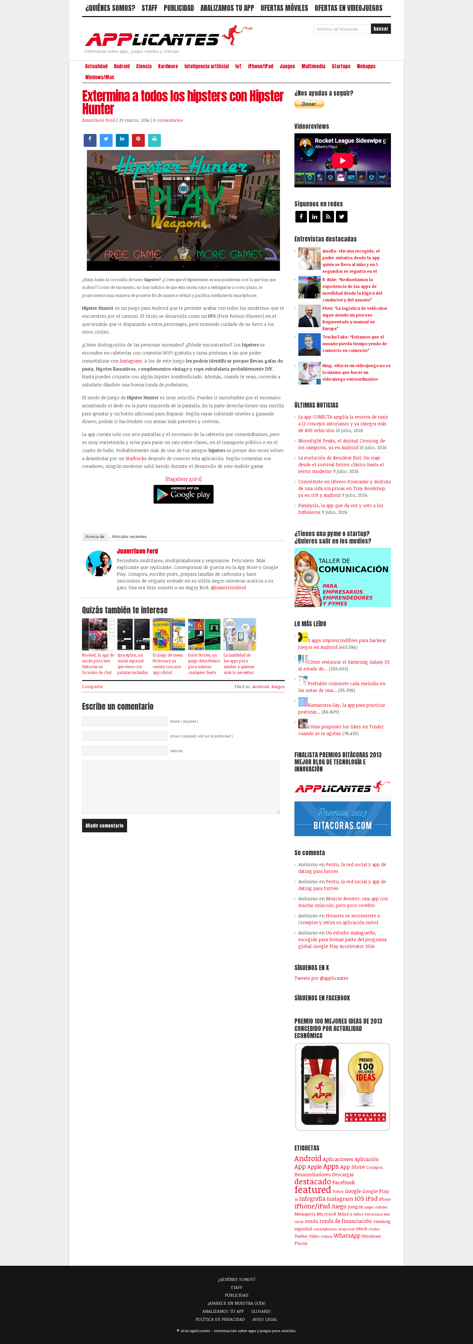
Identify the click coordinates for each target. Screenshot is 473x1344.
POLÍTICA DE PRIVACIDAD (220, 1319)
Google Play (375, 1191)
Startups (341, 66)
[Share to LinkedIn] (122, 145)
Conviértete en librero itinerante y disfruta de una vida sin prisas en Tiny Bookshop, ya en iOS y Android (344, 488)
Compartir (92, 686)
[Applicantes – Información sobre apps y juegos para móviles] (170, 45)
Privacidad (374, 1214)
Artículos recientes (129, 536)
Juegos (287, 66)
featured (312, 1189)
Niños (359, 1214)
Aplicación (367, 1159)
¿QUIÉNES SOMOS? (110, 8)
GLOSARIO (261, 1311)
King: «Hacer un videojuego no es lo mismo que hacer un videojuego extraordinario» (356, 372)
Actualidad (96, 66)
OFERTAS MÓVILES (284, 8)
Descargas (343, 1174)
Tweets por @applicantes (321, 978)
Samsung (381, 1221)
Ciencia (144, 66)
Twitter (301, 1236)
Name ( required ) (184, 721)
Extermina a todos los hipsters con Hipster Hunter (183, 102)
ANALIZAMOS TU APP (227, 8)
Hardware (168, 66)
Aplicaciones (338, 1159)
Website (176, 751)
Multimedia (313, 66)
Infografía (312, 1198)
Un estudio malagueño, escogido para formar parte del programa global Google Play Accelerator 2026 (342, 939)
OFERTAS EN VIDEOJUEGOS (349, 8)
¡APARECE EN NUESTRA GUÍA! (236, 1303)
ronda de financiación (346, 1221)
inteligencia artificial (206, 66)
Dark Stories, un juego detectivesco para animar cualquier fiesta (204, 663)
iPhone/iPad (260, 66)
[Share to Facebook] (90, 145)
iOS (359, 1198)
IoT (238, 66)
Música (345, 1214)
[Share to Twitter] (106, 145)
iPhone (385, 1199)
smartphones (325, 1228)
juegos (355, 1206)
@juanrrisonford (228, 587)
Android (122, 66)
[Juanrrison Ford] (99, 574)
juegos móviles (376, 1207)
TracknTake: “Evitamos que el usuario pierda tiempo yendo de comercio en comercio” (354, 343)
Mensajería (304, 1214)
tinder (374, 1228)
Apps (331, 1166)
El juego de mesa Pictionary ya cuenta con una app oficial (168, 663)
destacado (312, 1181)
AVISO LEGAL (265, 1319)
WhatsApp (347, 1235)
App (300, 1166)
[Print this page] (154, 145)
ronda (311, 1221)
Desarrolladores (312, 1174)
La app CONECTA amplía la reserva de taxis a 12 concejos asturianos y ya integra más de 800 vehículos (343, 423)
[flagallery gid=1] (183, 479)
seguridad (303, 1228)
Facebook (343, 1182)
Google (353, 1191)
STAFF (149, 8)
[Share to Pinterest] (138, 145)
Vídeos (326, 1236)
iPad (372, 1198)
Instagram (130, 361)
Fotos (338, 1191)
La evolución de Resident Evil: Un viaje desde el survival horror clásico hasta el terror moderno (341, 464)
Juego (339, 1206)
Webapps (366, 66)
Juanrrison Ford (98, 120)
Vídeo (314, 1236)
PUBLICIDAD (179, 8)
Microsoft (326, 1214)
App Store (352, 1166)
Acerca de (94, 536)
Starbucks (136, 458)
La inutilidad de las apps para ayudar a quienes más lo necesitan (239, 663)
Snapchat (346, 1228)
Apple (314, 1166)
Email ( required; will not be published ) (201, 736)
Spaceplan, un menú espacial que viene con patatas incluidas (132, 663)
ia (296, 1199)
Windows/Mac (99, 77)
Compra (374, 1167)
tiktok (361, 1229)
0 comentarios (168, 120)
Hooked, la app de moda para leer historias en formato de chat (98, 663)
